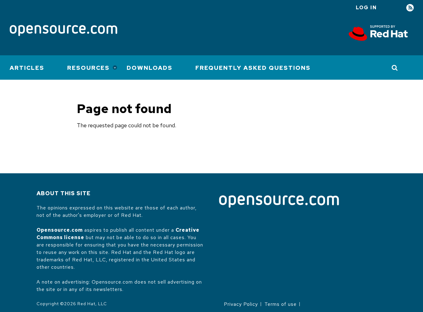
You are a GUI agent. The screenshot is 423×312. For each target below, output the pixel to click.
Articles (27, 68)
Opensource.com (60, 230)
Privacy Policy (241, 304)
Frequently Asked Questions (253, 68)
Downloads (149, 68)
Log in (366, 7)
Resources (88, 68)
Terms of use (280, 304)
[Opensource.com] (63, 31)
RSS (410, 8)
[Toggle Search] (395, 68)
